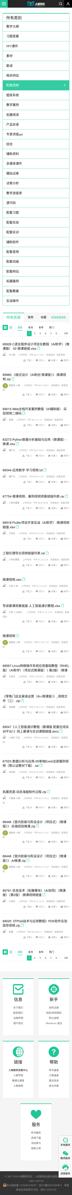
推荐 (30, 317)
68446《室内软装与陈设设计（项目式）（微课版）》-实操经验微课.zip (34, 823)
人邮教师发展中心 (18, 1070)
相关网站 (12, 75)
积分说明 (54, 1018)
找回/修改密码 (54, 1013)
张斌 (11, 420)
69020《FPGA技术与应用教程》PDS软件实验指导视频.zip (35, 923)
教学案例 (12, 105)
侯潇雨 (12, 707)
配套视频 (12, 85)
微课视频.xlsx (12, 579)
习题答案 (12, 36)
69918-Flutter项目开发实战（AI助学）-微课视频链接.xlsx (36, 524)
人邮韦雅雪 (14, 503)
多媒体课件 (14, 163)
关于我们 (18, 1007)
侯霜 (11, 932)
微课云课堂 (18, 1080)
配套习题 (12, 212)
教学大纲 (12, 26)
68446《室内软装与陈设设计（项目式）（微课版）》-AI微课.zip (34, 858)
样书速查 (54, 1070)
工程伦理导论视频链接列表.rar (24, 553)
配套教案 (12, 291)
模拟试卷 (12, 173)
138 (66, 333)
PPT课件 (12, 46)
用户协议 (18, 1023)
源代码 (11, 203)
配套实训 (12, 232)
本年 (41, 327)
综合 (9, 144)
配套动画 (12, 261)
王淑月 (12, 533)
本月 (30, 327)
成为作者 (54, 1086)
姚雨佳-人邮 (14, 385)
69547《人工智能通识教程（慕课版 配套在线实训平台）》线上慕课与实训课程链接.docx (36, 728)
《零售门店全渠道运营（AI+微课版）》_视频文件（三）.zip (35, 698)
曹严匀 (12, 450)
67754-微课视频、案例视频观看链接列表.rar (33, 496)
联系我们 (18, 1013)
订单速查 (54, 1075)
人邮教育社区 (36, 4)
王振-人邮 (13, 586)
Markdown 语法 (54, 1023)
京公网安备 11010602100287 (21, 1185)
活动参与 (36, 1143)
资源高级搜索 (58, 317)
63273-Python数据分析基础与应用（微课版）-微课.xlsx (35, 441)
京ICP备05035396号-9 (50, 1185)
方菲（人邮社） (16, 612)
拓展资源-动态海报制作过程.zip (24, 791)
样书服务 (36, 1132)
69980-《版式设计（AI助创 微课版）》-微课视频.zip (34, 376)
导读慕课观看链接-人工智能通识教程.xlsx (31, 605)
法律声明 (18, 1018)
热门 (51, 327)
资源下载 (36, 1138)
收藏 (43, 317)
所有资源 (13, 317)
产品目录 (12, 124)
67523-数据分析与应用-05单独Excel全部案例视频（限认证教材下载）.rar (36, 763)
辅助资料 (12, 154)
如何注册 (54, 1007)
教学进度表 (14, 193)
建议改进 (54, 1080)
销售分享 (36, 1148)
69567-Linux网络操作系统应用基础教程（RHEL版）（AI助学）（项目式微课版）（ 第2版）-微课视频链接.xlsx (36, 669)
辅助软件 (12, 242)
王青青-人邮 (14, 798)
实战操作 (12, 301)
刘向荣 (12, 772)
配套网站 (12, 271)
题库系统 (12, 95)
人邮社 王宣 (14, 738)
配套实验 (12, 222)
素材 (9, 56)
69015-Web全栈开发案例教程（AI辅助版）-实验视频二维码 (35, 410)
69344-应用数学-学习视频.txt (23, 470)
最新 (20, 327)
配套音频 (12, 252)
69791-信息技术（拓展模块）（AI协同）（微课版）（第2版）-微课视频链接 (34, 892)
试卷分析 (12, 183)
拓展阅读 (12, 115)
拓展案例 (12, 281)
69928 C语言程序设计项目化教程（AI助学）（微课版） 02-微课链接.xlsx (36, 346)
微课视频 (9, 635)
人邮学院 (18, 1075)
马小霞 (12, 355)
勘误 (9, 66)
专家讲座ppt (14, 134)
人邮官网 (18, 1086)
